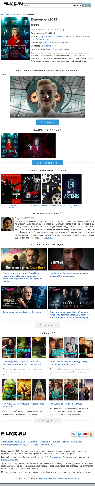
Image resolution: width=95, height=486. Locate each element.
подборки (77, 441)
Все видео (47, 122)
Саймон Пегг (58, 36)
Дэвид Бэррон (63, 42)
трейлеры (7, 441)
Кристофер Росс (50, 46)
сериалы (45, 441)
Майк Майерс (85, 36)
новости (20, 441)
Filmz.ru (49, 453)
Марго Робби (45, 36)
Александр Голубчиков (62, 457)
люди (65, 441)
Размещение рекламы (68, 478)
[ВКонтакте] (74, 434)
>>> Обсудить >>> (48, 238)
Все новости (47, 325)
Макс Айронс (37, 39)
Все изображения (47, 163)
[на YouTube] (85, 434)
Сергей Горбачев (9, 460)
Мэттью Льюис (71, 36)
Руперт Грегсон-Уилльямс (58, 49)
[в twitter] (79, 434)
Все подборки (47, 420)
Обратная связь (48, 478)
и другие (47, 39)
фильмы (32, 441)
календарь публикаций (15, 444)
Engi (17, 218)
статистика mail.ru (42, 444)
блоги (56, 441)
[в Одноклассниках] (91, 434)
